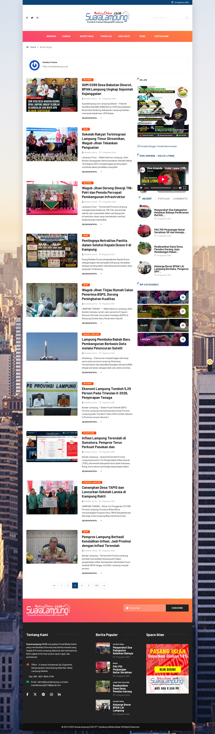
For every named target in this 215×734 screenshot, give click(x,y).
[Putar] (141, 187)
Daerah (66, 36)
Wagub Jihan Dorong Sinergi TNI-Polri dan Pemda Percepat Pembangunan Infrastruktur (107, 192)
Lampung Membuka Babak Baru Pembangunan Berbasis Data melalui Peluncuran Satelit (106, 343)
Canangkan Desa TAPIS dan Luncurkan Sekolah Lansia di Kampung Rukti (104, 491)
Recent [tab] (147, 198)
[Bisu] (180, 187)
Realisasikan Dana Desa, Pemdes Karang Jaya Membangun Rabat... (168, 249)
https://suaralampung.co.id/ (55, 66)
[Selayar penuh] (184, 187)
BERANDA (51, 36)
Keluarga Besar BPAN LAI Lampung (122, 707)
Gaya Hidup (124, 36)
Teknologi (106, 36)
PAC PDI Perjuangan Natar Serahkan (122, 669)
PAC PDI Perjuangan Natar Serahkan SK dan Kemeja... (170, 231)
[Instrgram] (37, 18)
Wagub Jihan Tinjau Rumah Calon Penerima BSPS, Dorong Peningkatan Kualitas (107, 294)
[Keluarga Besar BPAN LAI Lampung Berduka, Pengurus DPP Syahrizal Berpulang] (103, 705)
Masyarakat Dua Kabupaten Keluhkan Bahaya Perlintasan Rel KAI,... (171, 212)
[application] (163, 176)
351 (97, 585)
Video (142, 36)
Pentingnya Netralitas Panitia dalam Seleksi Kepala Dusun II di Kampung (106, 244)
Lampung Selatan (162, 244)
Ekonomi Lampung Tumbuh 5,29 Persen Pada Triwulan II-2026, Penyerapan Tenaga (106, 393)
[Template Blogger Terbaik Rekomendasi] (157, 146)
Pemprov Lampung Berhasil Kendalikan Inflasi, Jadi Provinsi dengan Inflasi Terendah (106, 541)
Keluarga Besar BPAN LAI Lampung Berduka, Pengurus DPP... (171, 269)
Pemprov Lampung (92, 482)
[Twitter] (32, 18)
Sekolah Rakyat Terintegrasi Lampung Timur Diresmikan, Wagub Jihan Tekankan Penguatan (104, 140)
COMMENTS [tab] (180, 198)
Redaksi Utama (90, 99)
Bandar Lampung (91, 334)
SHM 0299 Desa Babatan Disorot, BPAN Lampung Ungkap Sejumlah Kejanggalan (107, 89)
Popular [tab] (164, 198)
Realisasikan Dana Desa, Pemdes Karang (122, 688)
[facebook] (27, 18)
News (85, 129)
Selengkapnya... (90, 118)
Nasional (87, 80)
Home (33, 47)
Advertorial (87, 36)
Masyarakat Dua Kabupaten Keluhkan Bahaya (123, 650)
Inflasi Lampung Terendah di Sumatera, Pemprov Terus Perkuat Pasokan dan (104, 442)
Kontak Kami (161, 36)
